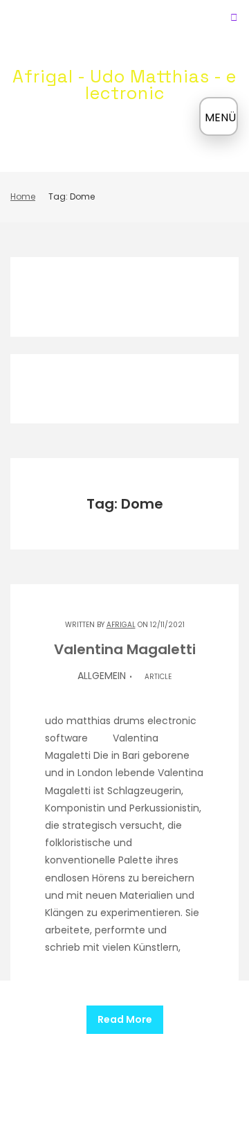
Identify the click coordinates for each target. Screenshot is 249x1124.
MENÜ (220, 117)
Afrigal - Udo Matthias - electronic (124, 84)
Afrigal (121, 625)
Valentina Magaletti (125, 649)
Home (22, 196)
